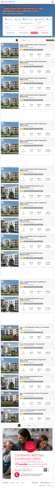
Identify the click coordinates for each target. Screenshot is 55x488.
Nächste (24, 40)
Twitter (12, 482)
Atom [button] (22, 482)
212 (29, 40)
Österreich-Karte (23, 32)
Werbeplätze (35, 482)
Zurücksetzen (45, 32)
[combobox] (11, 23)
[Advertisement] (27, 115)
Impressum (49, 485)
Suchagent (34, 32)
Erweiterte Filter (11, 32)
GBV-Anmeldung (44, 482)
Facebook (5, 482)
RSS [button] (17, 482)
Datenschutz (42, 485)
